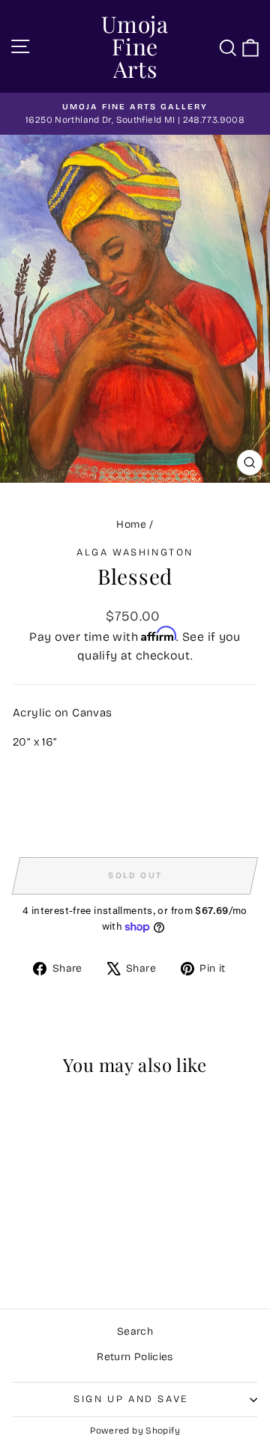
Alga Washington (135, 552)
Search (135, 1331)
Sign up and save (131, 1399)
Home (131, 524)
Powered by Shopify (135, 1430)
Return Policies (135, 1356)
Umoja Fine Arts (135, 46)
